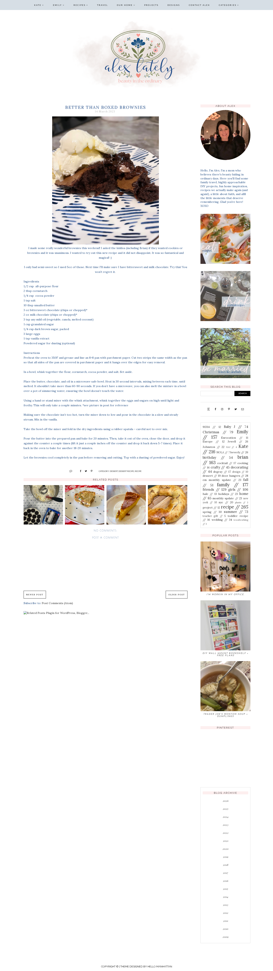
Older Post (176, 594)
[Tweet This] (84, 470)
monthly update (227, 498)
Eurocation (234, 437)
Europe (214, 441)
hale (210, 494)
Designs (173, 5)
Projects (151, 5)
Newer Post (34, 594)
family (232, 485)
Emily (57, 5)
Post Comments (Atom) (57, 603)
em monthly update (222, 480)
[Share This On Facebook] (78, 470)
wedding (222, 520)
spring (212, 512)
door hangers (235, 475)
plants (241, 502)
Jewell (238, 441)
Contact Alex (199, 5)
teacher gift (214, 516)
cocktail (226, 463)
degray (222, 471)
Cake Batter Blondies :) (84, 504)
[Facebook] (215, 409)
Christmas (218, 432)
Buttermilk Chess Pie (126, 504)
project (211, 507)
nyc (226, 502)
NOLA (222, 452)
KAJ (231, 447)
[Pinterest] (229, 409)
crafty (220, 467)
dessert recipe (126, 471)
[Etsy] (208, 409)
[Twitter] (236, 409)
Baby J (236, 426)
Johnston (213, 447)
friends (214, 489)
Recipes (80, 5)
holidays (228, 494)
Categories (227, 5)
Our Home (125, 5)
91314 (212, 427)
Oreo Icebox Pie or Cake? (43, 504)
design (240, 471)
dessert (114, 471)
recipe (138, 471)
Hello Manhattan (159, 966)
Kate (37, 5)
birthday (218, 457)
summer (236, 512)
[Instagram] (222, 409)
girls (238, 489)
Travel (102, 5)
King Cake (167, 505)
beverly (239, 452)
